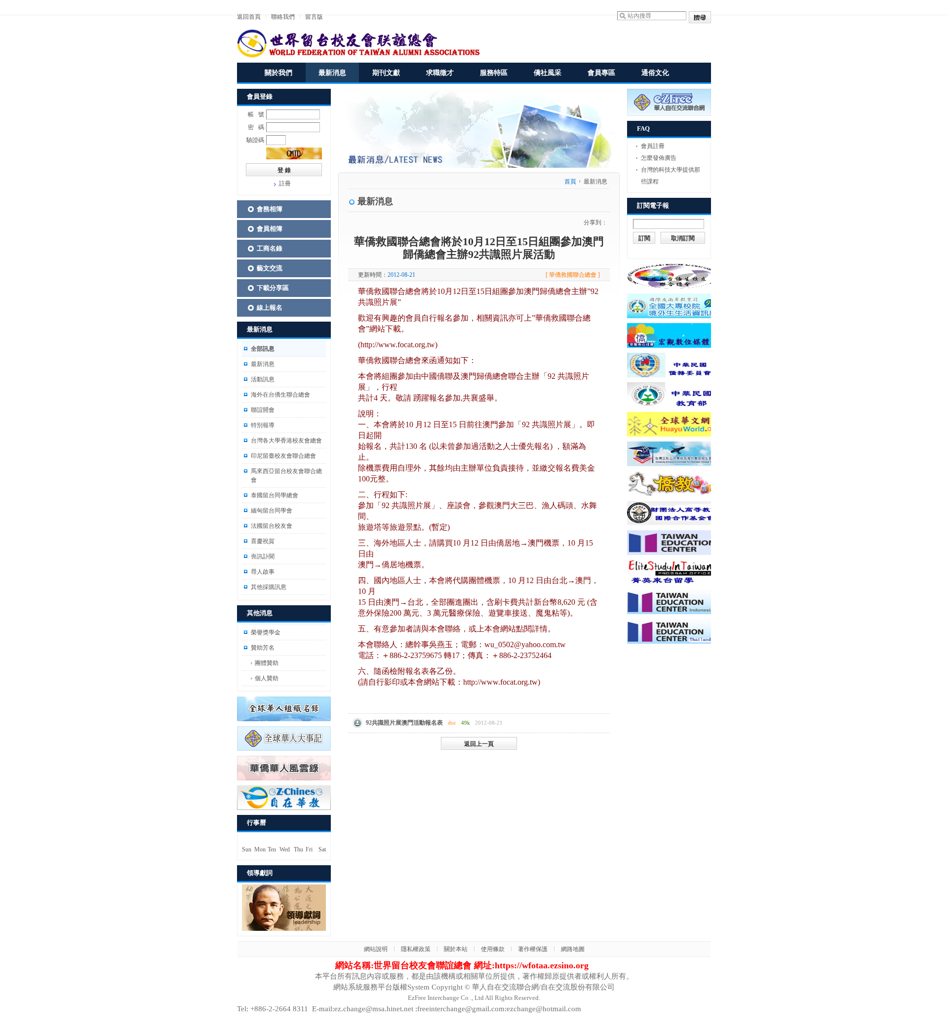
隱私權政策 (416, 949)
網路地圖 (573, 949)
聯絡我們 (283, 16)
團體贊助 (266, 663)
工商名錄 (269, 248)
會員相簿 (269, 228)
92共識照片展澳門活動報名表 (404, 722)
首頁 (570, 181)
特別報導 (263, 425)
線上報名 (269, 307)
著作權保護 (533, 949)
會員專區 (601, 72)
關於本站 (456, 949)
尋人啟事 (263, 571)
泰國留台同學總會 (274, 495)
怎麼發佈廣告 (658, 157)
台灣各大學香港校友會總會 (286, 440)
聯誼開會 (263, 409)
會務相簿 (269, 209)
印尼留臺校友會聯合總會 (283, 455)
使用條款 (493, 949)
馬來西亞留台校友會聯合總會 (286, 475)
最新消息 (332, 72)
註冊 (285, 183)
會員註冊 (653, 146)
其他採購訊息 (268, 587)
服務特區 (494, 72)
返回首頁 (249, 16)
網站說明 (376, 949)
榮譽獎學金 (265, 632)
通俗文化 (655, 72)
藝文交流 (269, 268)
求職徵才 (440, 72)
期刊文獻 (386, 72)
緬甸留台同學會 (271, 510)
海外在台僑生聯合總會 (280, 394)
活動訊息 (263, 379)
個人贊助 (266, 678)
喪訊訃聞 (263, 556)
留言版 (314, 16)
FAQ (643, 128)
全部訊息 (263, 348)
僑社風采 (547, 72)
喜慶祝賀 (263, 541)
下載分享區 (273, 288)
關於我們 (278, 72)
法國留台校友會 (271, 525)
